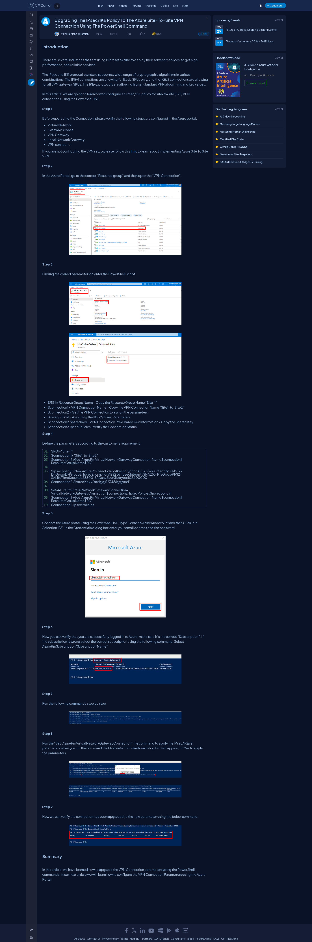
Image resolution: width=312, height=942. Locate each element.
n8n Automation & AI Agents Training (241, 162)
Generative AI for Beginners (236, 154)
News (111, 5)
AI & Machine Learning (232, 116)
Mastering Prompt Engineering (237, 131)
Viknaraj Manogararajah (75, 33)
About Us (79, 938)
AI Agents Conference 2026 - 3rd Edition (250, 41)
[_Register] (32, 930)
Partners (147, 938)
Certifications (229, 938)
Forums (136, 5)
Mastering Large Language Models (240, 124)
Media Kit (135, 938)
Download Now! (255, 83)
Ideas (190, 938)
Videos (123, 5)
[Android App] (168, 930)
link (133, 151)
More (185, 5)
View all (279, 19)
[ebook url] (228, 96)
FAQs (216, 938)
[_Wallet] (32, 35)
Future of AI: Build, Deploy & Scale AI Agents (251, 29)
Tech (100, 5)
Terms (124, 938)
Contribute (276, 5)
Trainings (151, 5)
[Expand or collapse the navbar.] (31, 15)
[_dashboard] (32, 29)
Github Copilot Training (233, 146)
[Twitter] (134, 930)
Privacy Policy (110, 938)
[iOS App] (177, 930)
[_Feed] (32, 22)
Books (165, 5)
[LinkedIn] (142, 930)
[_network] (32, 55)
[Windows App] (160, 930)
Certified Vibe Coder (232, 139)
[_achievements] (32, 48)
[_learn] (32, 42)
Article (203, 33)
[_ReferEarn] (32, 61)
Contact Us (94, 938)
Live (175, 5)
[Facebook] (126, 930)
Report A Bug (203, 938)
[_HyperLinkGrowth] (30, 82)
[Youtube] (151, 930)
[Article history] (97, 33)
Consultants (178, 938)
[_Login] (31, 937)
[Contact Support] (185, 930)
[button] (141, 34)
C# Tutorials (161, 938)
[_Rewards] (32, 68)
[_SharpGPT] (32, 74)
